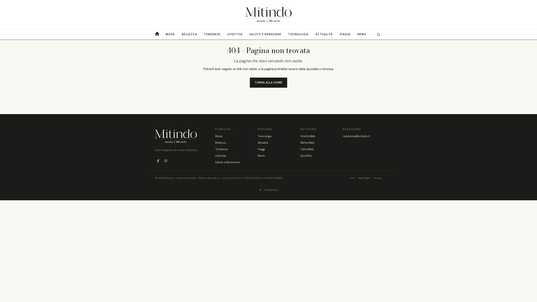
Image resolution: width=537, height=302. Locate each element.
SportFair (306, 156)
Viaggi (345, 34)
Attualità (324, 34)
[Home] (268, 15)
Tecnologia (298, 34)
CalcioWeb (307, 149)
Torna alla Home (269, 82)
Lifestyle (235, 34)
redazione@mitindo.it (356, 136)
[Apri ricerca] (378, 34)
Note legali (364, 178)
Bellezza (189, 34)
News (361, 34)
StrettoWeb (307, 136)
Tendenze (212, 34)
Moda (170, 34)
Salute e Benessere (265, 34)
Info (353, 178)
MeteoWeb (307, 142)
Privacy (378, 178)
